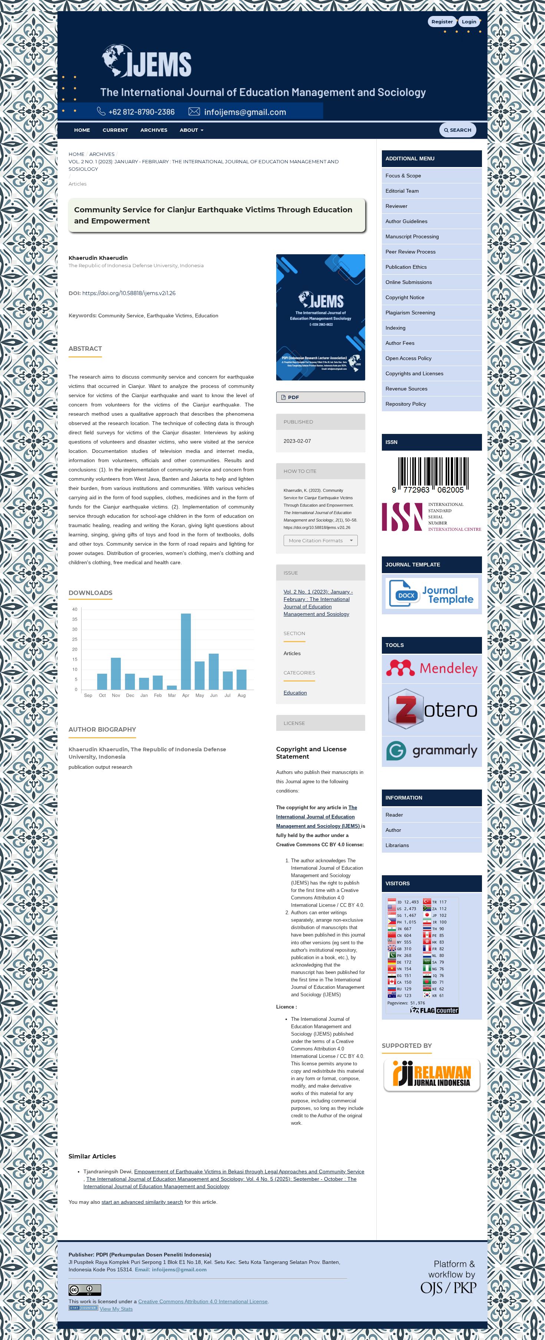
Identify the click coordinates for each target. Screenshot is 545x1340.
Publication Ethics (406, 267)
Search (460, 130)
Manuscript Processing (412, 236)
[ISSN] (432, 493)
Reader (394, 815)
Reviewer (396, 206)
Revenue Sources (406, 389)
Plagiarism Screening (410, 313)
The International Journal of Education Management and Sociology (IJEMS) (318, 817)
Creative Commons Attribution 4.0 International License (203, 1301)
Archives (154, 130)
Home (82, 130)
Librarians (397, 845)
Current (115, 130)
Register (442, 21)
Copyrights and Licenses (414, 373)
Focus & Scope (403, 176)
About (189, 130)
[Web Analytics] (83, 1309)
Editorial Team (402, 191)
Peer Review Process (411, 252)
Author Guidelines (406, 221)
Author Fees (400, 343)
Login (469, 21)
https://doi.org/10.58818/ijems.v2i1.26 (129, 293)
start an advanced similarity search (142, 1202)
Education (295, 693)
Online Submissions (409, 282)
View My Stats (116, 1309)
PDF (293, 397)
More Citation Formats (316, 540)
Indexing (396, 328)
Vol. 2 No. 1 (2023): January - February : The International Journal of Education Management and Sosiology (204, 165)
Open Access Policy (409, 358)
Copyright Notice (405, 297)
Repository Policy (406, 404)
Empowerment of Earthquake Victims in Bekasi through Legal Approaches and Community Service (249, 1171)
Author (393, 830)
